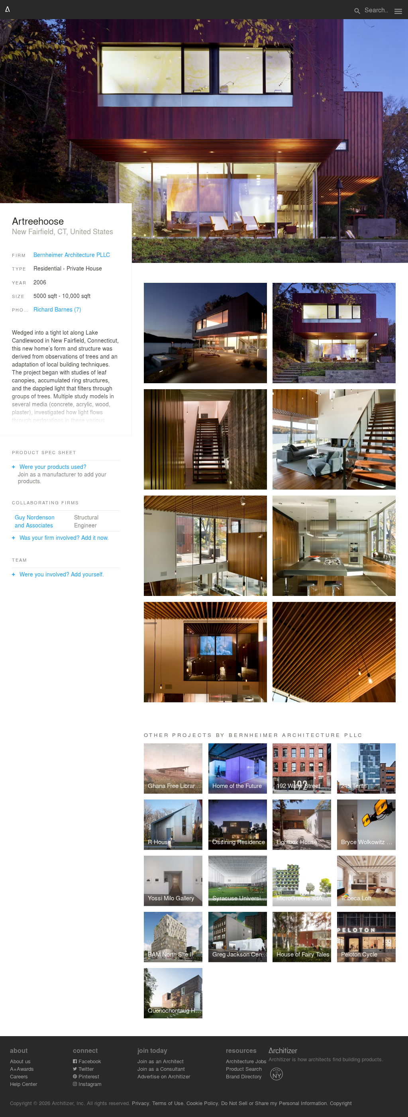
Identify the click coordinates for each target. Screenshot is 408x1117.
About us (20, 1061)
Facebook (89, 1061)
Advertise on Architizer (163, 1076)
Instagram (89, 1084)
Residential (47, 268)
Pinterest (88, 1076)
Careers (19, 1076)
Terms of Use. (168, 1103)
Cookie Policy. (203, 1103)
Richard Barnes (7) (57, 309)
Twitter (85, 1068)
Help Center (23, 1084)
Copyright (341, 1103)
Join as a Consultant (161, 1068)
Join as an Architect (160, 1061)
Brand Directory (244, 1076)
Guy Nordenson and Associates (35, 521)
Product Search (244, 1068)
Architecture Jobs (246, 1061)
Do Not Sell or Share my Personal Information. (274, 1103)
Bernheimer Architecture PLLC (71, 255)
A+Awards (22, 1068)
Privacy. (141, 1103)
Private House (84, 268)
